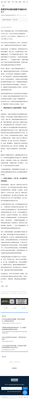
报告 (20, 2)
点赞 (14, 308)
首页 (5, 2)
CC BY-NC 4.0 (24, 293)
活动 (24, 2)
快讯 (9, 2)
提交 (25, 388)
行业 (12, 2)
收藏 (5, 308)
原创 (16, 2)
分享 (23, 308)
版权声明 (3, 293)
